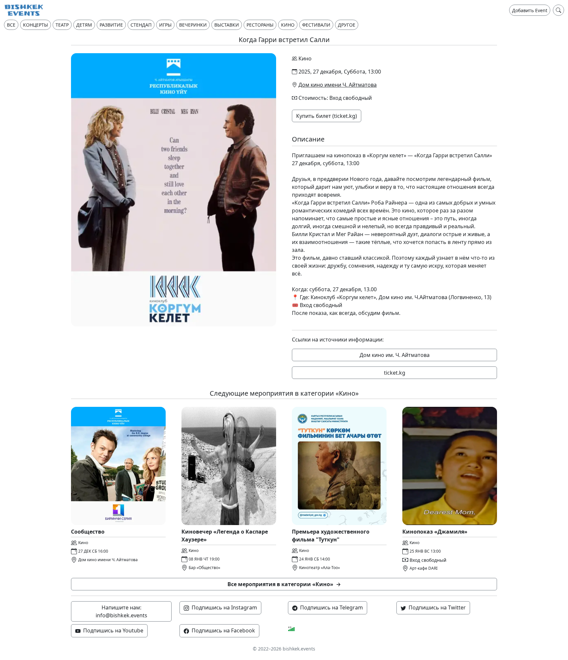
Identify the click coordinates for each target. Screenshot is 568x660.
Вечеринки (193, 25)
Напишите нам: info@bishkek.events (121, 611)
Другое (346, 25)
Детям (84, 25)
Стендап (141, 25)
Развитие (111, 25)
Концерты (35, 25)
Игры (165, 25)
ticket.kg (394, 372)
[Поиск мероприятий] (558, 10)
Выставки (226, 25)
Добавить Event (529, 10)
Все (11, 25)
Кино (288, 25)
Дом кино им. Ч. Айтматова (395, 355)
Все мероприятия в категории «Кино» (284, 584)
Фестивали (316, 25)
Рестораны (260, 25)
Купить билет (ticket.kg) (326, 116)
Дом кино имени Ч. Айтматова (337, 84)
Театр (62, 25)
